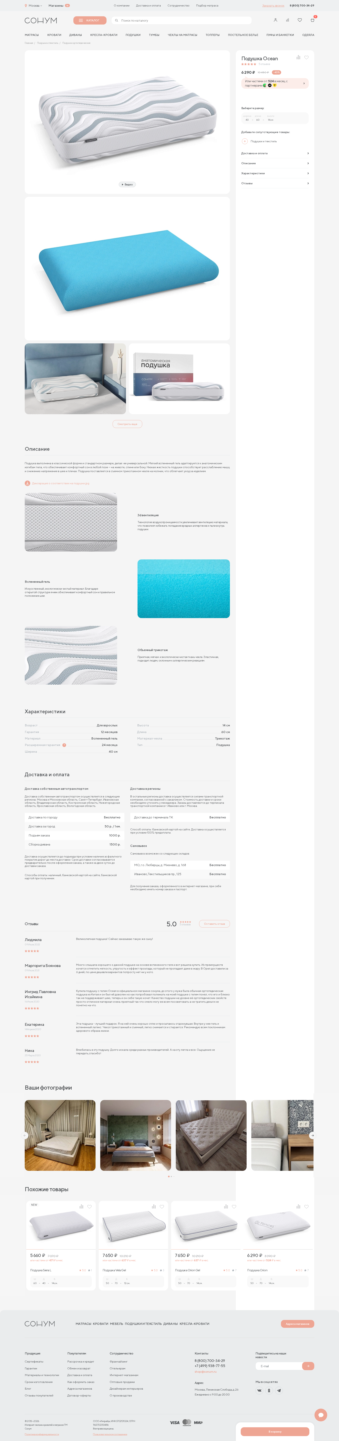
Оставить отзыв (214, 923)
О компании (121, 5)
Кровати (54, 34)
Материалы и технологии (42, 1375)
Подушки (133, 34)
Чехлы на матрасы (182, 34)
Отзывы (247, 183)
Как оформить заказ (80, 1382)
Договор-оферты (79, 1395)
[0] (312, 20)
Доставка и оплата (148, 5)
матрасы (32, 34)
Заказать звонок (273, 5)
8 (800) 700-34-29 (302, 5)
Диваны (75, 34)
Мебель (116, 1324)
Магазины (55, 5)
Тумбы (154, 34)
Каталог (92, 20)
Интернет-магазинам (124, 1375)
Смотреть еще (127, 424)
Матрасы (83, 1324)
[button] (24, 1135)
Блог (28, 1388)
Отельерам (117, 1368)
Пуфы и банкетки (280, 34)
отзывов (264, 64)
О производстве (121, 1395)
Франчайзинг (119, 1361)
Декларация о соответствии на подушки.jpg (60, 483)
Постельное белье (243, 34)
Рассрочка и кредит (80, 1361)
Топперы (213, 34)
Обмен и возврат (78, 1368)
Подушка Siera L (40, 1270)
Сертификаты (34, 1361)
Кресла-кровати (103, 34)
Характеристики (253, 173)
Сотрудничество (179, 5)
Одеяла (308, 34)
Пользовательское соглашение (110, 1434)
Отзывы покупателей (39, 1395)
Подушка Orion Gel (187, 1270)
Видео (129, 184)
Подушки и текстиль (143, 1324)
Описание (248, 163)
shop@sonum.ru (206, 1372)
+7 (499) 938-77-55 (210, 1366)
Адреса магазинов (297, 1323)
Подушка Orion (257, 1270)
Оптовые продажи (122, 1382)
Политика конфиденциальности (42, 1434)
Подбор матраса (207, 5)
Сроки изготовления (39, 1382)
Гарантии (31, 1368)
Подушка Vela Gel (114, 1270)
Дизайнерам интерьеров (126, 1388)
